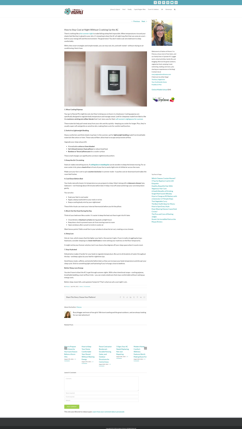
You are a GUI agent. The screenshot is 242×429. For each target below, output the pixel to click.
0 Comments (87, 286)
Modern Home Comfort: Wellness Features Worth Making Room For (140, 351)
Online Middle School (160, 90)
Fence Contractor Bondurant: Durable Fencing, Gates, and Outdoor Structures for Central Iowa (105, 354)
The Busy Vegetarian (158, 79)
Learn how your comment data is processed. (108, 412)
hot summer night (86, 33)
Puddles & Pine (156, 84)
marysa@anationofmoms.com (161, 74)
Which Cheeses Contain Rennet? (163, 178)
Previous (136, 21)
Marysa (67, 286)
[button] (174, 9)
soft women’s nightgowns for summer (129, 119)
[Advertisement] (165, 141)
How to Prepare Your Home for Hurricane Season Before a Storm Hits (70, 351)
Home (81, 286)
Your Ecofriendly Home (159, 82)
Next (143, 21)
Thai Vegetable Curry (159, 201)
